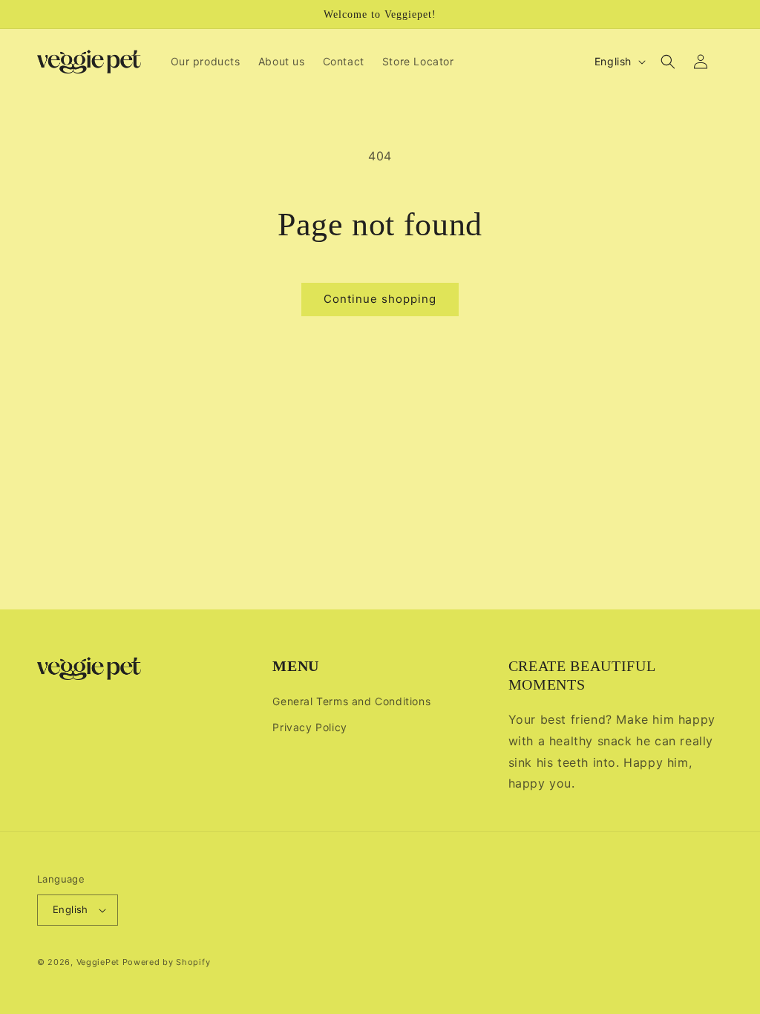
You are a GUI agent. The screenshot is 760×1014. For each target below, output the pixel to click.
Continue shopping (380, 299)
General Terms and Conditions (351, 701)
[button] (668, 61)
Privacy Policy (309, 727)
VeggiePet (97, 962)
